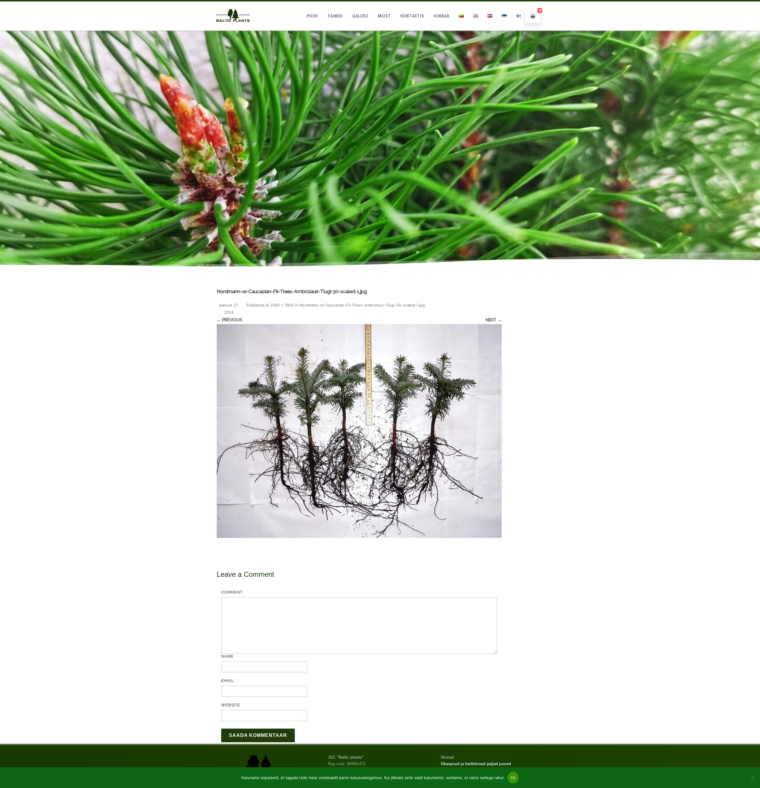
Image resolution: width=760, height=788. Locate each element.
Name (227, 656)
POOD (312, 16)
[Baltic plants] (233, 28)
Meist (384, 16)
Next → (494, 320)
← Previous (229, 320)
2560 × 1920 (282, 305)
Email (227, 681)
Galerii (360, 16)
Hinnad (441, 16)
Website (230, 705)
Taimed (335, 16)
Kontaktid (412, 16)
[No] (753, 778)
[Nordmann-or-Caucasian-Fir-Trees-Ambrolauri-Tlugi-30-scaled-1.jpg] (359, 431)
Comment (232, 592)
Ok (513, 777)
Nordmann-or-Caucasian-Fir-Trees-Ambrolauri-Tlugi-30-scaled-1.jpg (362, 305)
